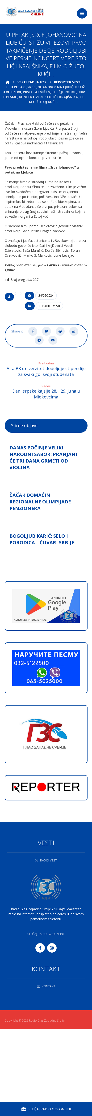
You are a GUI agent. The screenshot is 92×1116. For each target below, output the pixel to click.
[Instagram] (52, 948)
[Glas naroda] (25, 12)
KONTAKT (48, 986)
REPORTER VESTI (49, 306)
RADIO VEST (48, 860)
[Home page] (8, 82)
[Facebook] (40, 948)
